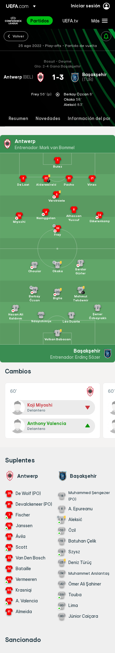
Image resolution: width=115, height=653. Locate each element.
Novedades (48, 118)
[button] (98, 20)
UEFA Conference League (13, 20)
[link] (39, 20)
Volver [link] (18, 36)
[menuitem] (41, 20)
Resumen (18, 118)
